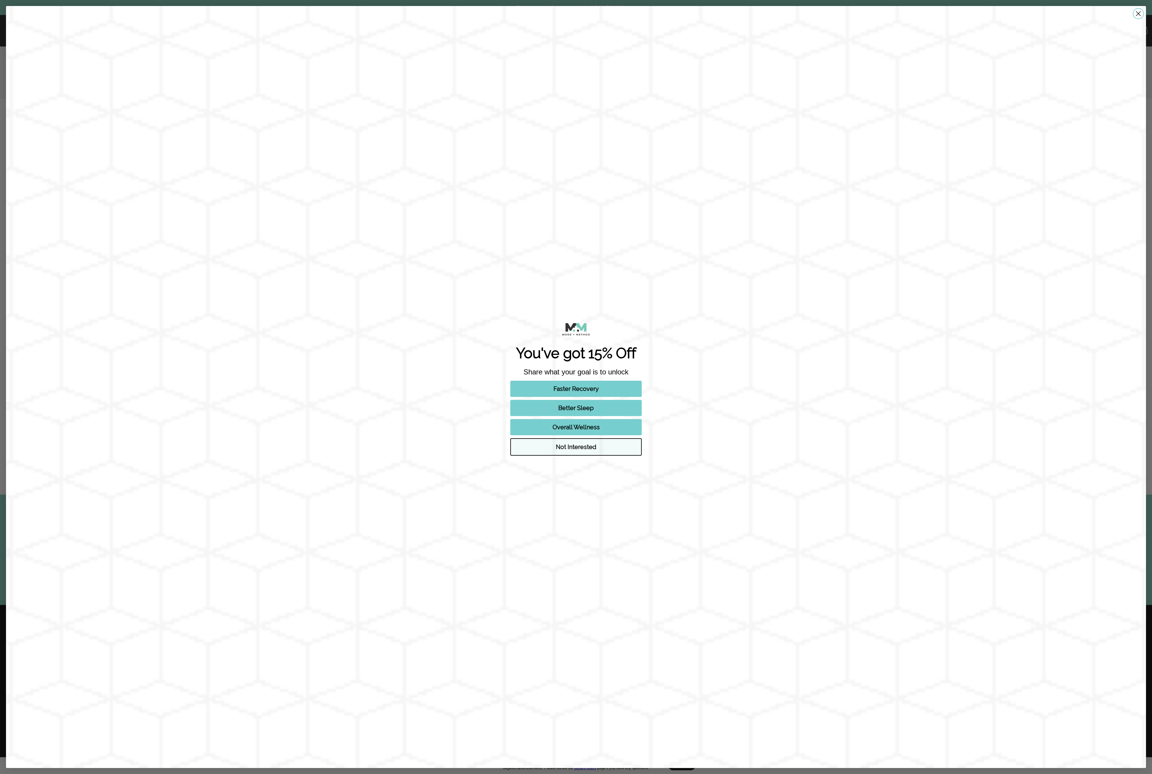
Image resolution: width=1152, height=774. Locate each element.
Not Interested (576, 447)
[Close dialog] (1138, 13)
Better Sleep (576, 408)
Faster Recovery (576, 388)
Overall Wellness (576, 427)
